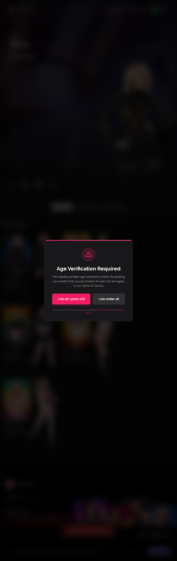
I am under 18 (109, 299)
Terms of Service (105, 310)
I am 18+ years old (71, 299)
